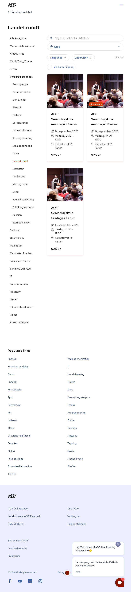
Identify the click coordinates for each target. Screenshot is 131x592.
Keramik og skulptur (78, 397)
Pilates (71, 382)
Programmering (76, 412)
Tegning (72, 443)
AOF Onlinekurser (18, 508)
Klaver (11, 428)
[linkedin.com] (33, 581)
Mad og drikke (20, 184)
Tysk (10, 397)
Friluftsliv (15, 291)
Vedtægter (73, 516)
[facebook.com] (13, 581)
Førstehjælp (14, 389)
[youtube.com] (23, 581)
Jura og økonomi (22, 130)
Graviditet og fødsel (19, 435)
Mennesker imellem (21, 253)
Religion (17, 215)
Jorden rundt (20, 122)
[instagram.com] (40, 581)
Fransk (71, 405)
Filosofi (16, 107)
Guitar (71, 420)
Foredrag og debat (21, 76)
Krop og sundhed (22, 145)
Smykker (13, 443)
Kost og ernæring (22, 138)
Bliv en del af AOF (18, 540)
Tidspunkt (56, 57)
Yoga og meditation (78, 359)
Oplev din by (17, 238)
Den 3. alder (19, 99)
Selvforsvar (14, 405)
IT (11, 276)
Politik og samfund (23, 207)
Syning (71, 451)
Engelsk (12, 382)
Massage (72, 435)
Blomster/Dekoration (20, 466)
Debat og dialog (21, 92)
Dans (70, 389)
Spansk (12, 359)
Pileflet (71, 466)
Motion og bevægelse (22, 46)
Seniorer (15, 230)
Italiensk (12, 420)
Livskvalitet (19, 176)
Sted (57, 46)
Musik (15, 192)
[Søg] (51, 38)
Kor (10, 412)
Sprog (13, 69)
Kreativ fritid (17, 53)
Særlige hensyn (21, 222)
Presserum (14, 556)
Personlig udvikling (23, 199)
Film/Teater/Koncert (21, 307)
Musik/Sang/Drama (21, 61)
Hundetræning (75, 374)
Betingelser (63, 572)
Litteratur (18, 169)
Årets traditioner (19, 322)
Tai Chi (12, 474)
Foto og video (15, 458)
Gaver (13, 299)
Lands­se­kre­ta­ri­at (17, 548)
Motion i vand (75, 458)
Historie (17, 115)
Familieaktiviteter (20, 261)
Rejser (13, 314)
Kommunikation (19, 284)
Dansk (11, 374)
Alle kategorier (18, 38)
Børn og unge (20, 84)
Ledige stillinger (76, 524)
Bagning (72, 428)
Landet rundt (20, 161)
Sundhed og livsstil (20, 268)
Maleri (11, 451)
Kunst (15, 153)
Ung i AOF (73, 508)
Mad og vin (16, 245)
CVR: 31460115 (16, 524)
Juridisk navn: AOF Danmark (24, 516)
